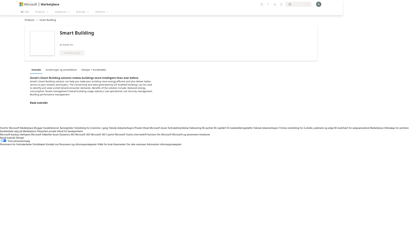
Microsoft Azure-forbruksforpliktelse (169, 127)
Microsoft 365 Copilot (102, 134)
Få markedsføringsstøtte (240, 127)
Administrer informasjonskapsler (164, 144)
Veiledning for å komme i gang (91, 127)
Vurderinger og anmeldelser (61, 69)
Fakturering (195, 127)
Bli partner (207, 127)
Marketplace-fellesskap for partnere (389, 127)
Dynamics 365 (66, 134)
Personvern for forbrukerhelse (16, 144)
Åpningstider (67, 127)
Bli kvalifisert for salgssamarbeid (351, 127)
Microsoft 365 (82, 134)
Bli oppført (220, 127)
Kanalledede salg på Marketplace (18, 131)
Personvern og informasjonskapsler (78, 144)
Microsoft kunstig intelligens (15, 134)
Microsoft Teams (124, 134)
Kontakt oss (52, 144)
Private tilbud (142, 127)
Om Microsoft (164, 134)
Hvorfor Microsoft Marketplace (16, 127)
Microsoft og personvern (185, 134)
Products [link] (29, 19)
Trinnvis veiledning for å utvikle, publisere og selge (306, 127)
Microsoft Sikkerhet (41, 134)
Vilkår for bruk (105, 144)
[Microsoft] (28, 4)
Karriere (151, 134)
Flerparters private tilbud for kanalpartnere (60, 131)
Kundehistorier (51, 127)
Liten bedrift (140, 134)
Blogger (38, 127)
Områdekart (38, 144)
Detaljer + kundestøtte (94, 69)
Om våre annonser (136, 144)
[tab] (37, 69)
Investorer (204, 134)
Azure (56, 134)
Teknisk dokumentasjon (121, 127)
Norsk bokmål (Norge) (12, 137)
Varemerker (119, 144)
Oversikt (36, 69)
